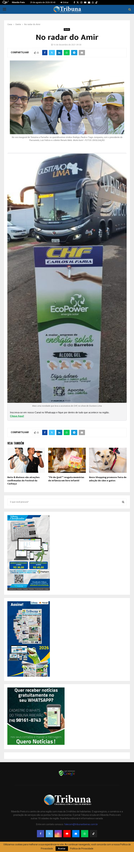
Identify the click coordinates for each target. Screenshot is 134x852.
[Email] (75, 833)
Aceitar (62, 848)
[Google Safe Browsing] (67, 775)
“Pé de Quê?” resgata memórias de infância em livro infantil (66, 479)
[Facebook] (40, 833)
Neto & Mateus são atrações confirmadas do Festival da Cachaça (23, 480)
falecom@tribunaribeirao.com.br (81, 824)
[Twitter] (49, 833)
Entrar (65, 2)
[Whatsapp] (84, 833)
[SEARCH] (123, 502)
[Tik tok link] (96, 2)
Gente (67, 29)
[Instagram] (58, 833)
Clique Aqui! (17, 416)
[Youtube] (67, 833)
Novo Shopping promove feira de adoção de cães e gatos (107, 479)
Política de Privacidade (81, 848)
